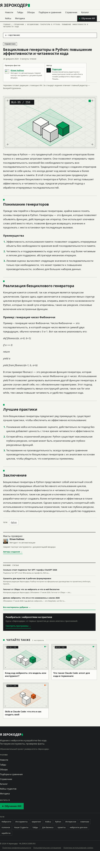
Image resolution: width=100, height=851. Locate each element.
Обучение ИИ (88, 18)
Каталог (85, 12)
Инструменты (21, 821)
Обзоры (31, 12)
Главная (6, 24)
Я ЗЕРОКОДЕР (14, 5)
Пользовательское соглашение (47, 847)
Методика (20, 18)
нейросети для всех (78, 827)
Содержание (14, 35)
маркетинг (36, 821)
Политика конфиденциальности (16, 847)
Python (14, 522)
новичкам (84, 821)
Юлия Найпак (17, 70)
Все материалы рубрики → (17, 607)
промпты (62, 827)
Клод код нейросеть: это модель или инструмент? (25, 674)
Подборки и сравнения (50, 12)
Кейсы (8, 18)
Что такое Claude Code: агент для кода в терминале (71, 674)
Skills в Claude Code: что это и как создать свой (23, 713)
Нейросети (6, 821)
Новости (9, 12)
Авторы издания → (13, 551)
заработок (6, 833)
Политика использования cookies (78, 847)
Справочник (71, 12)
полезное (6, 827)
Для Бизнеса (47, 827)
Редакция (57, 69)
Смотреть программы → (18, 626)
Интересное (70, 821)
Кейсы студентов (8, 788)
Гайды (20, 12)
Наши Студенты (21, 827)
